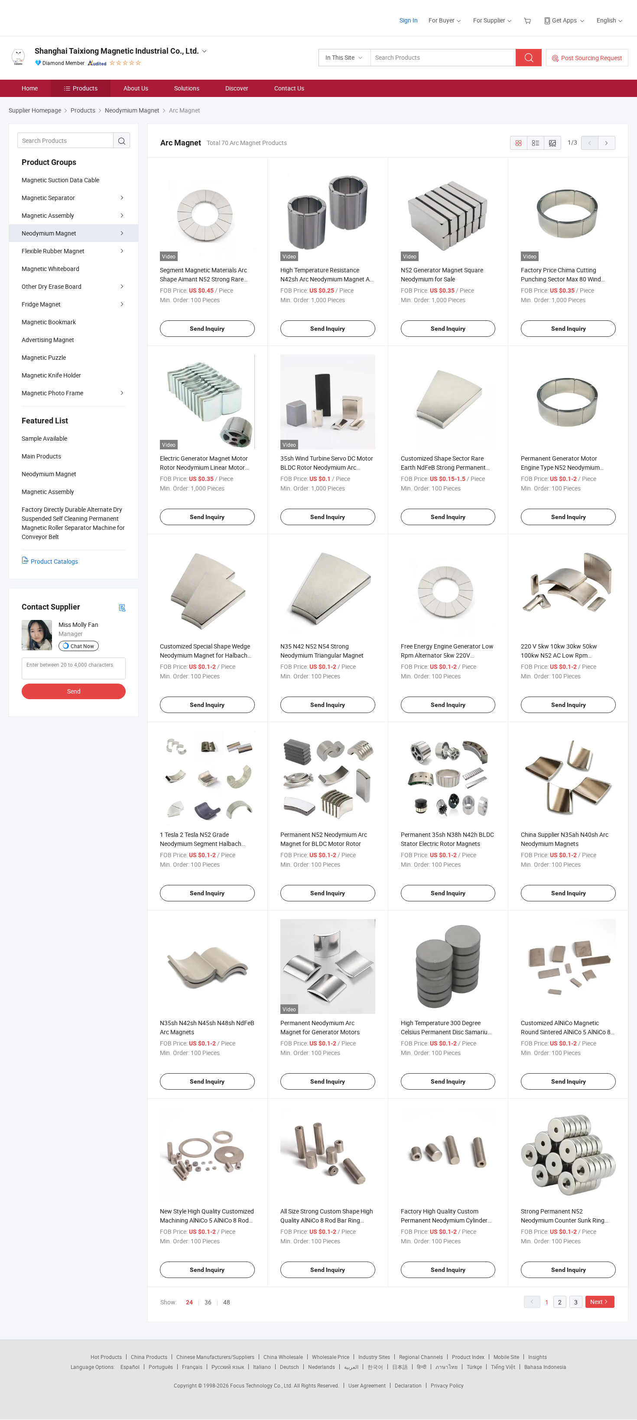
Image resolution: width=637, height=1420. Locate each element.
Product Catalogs (54, 561)
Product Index (468, 1356)
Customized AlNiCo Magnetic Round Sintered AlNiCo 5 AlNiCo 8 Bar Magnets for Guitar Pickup (566, 1032)
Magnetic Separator (48, 198)
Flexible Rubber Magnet (53, 251)
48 (226, 1302)
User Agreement (367, 1385)
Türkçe (474, 1366)
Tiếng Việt (503, 1366)
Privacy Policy (447, 1385)
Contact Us (289, 88)
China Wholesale (283, 1356)
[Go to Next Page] (606, 142)
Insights (537, 1356)
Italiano (262, 1366)
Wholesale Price (330, 1356)
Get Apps (564, 20)
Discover (236, 88)
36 (208, 1302)
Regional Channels (421, 1356)
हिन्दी (421, 1366)
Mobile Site (506, 1356)
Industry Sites (374, 1356)
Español (130, 1366)
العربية (351, 1366)
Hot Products (106, 1356)
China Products (149, 1356)
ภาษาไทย (447, 1366)
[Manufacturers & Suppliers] (64, 17)
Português (161, 1366)
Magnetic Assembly (48, 215)
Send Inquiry (207, 328)
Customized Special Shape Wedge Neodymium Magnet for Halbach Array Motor (205, 655)
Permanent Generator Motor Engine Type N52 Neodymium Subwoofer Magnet (560, 467)
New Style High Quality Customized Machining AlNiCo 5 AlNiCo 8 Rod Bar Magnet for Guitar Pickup (207, 1220)
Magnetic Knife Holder (51, 375)
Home (30, 88)
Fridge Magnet (41, 304)
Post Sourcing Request (591, 58)
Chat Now (82, 645)
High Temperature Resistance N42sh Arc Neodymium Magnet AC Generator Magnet (327, 279)
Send (74, 691)
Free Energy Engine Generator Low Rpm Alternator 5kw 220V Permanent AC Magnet (447, 655)
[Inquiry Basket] (528, 20)
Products (85, 88)
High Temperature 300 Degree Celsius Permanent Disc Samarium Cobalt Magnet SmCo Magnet (447, 1032)
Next (596, 1301)
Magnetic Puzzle (44, 357)
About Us (136, 88)
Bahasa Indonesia (545, 1366)
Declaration (408, 1385)
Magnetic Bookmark (49, 322)
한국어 (375, 1366)
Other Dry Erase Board (51, 286)
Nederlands (321, 1366)
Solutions (186, 88)
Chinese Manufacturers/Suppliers (215, 1356)
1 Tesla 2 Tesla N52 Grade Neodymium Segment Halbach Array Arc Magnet (200, 843)
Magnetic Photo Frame (52, 393)
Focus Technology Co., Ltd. (262, 1385)
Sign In (409, 20)
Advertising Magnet (48, 340)
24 (189, 1302)
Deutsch (289, 1366)
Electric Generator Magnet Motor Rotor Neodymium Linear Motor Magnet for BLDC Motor (204, 467)
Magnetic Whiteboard (50, 269)
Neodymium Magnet (49, 233)
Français (192, 1366)
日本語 (400, 1366)
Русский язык (227, 1366)
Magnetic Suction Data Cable (60, 180)
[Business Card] (122, 607)
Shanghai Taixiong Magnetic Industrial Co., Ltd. (117, 50)
